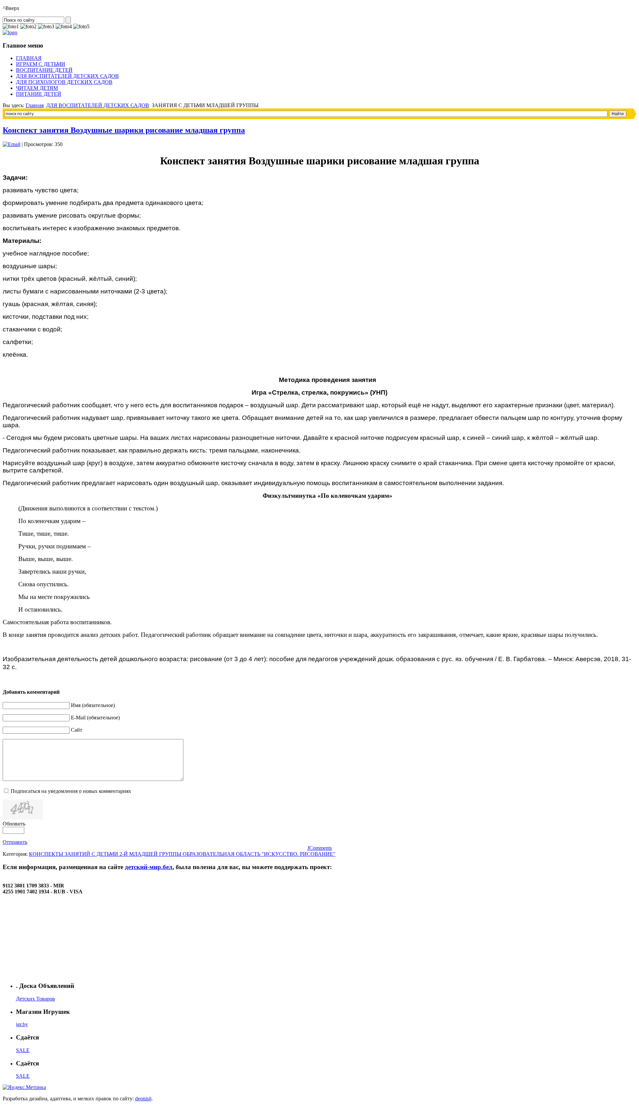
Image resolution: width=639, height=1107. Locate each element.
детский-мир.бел (148, 866)
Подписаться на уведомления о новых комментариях (71, 791)
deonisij (143, 1098)
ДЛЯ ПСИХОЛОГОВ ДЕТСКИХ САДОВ (64, 82)
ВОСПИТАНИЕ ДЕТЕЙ (44, 70)
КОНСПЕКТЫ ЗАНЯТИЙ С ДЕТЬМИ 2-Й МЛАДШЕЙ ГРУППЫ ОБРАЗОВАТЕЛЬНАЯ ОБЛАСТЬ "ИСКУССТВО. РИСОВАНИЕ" (182, 854)
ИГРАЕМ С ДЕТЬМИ (40, 64)
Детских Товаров (35, 999)
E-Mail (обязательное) (95, 717)
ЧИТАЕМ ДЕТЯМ (37, 88)
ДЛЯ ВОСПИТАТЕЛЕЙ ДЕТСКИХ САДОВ (67, 76)
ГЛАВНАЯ (29, 58)
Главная (35, 105)
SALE (23, 1050)
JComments (319, 848)
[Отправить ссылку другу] (11, 144)
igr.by (22, 1024)
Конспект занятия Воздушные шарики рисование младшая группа (124, 130)
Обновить (14, 824)
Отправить (15, 842)
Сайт (76, 730)
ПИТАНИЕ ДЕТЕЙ (38, 94)
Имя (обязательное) (93, 705)
